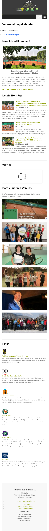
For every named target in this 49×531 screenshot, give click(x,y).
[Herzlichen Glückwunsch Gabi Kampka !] (24, 254)
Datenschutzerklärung (26, 506)
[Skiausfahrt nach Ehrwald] (24, 322)
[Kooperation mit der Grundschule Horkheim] (24, 277)
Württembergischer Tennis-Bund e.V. (15, 356)
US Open (5, 460)
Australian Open (8, 396)
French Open (7, 416)
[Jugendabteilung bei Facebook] (24, 209)
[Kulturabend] (24, 300)
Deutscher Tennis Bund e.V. (12, 376)
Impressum (26, 504)
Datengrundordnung (26, 508)
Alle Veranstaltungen (10, 35)
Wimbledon (6, 438)
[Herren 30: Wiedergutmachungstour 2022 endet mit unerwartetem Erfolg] (24, 232)
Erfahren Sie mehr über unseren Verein (17, 89)
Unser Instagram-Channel (26, 501)
